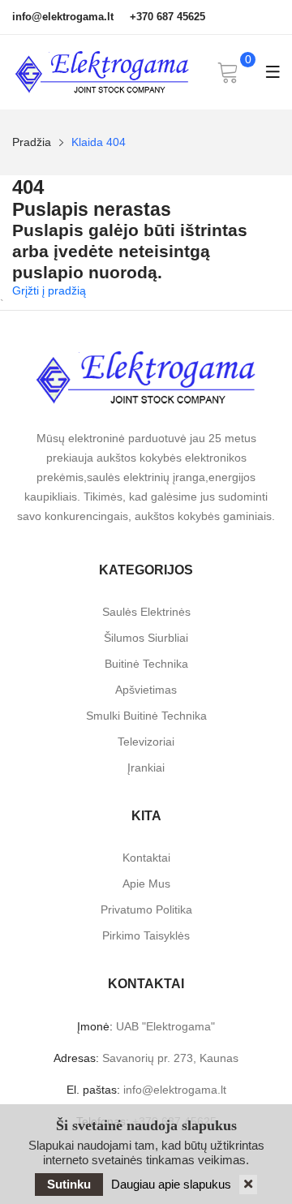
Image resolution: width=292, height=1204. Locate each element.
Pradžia (31, 141)
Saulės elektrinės (146, 611)
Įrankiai (146, 767)
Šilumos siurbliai (146, 637)
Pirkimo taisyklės (146, 935)
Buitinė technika (146, 663)
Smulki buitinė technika (146, 715)
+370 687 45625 (167, 17)
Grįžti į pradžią (49, 290)
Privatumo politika (146, 909)
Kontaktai (146, 857)
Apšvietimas (146, 689)
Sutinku (69, 1184)
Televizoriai (146, 741)
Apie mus (146, 883)
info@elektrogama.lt (63, 17)
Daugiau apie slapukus (171, 1184)
